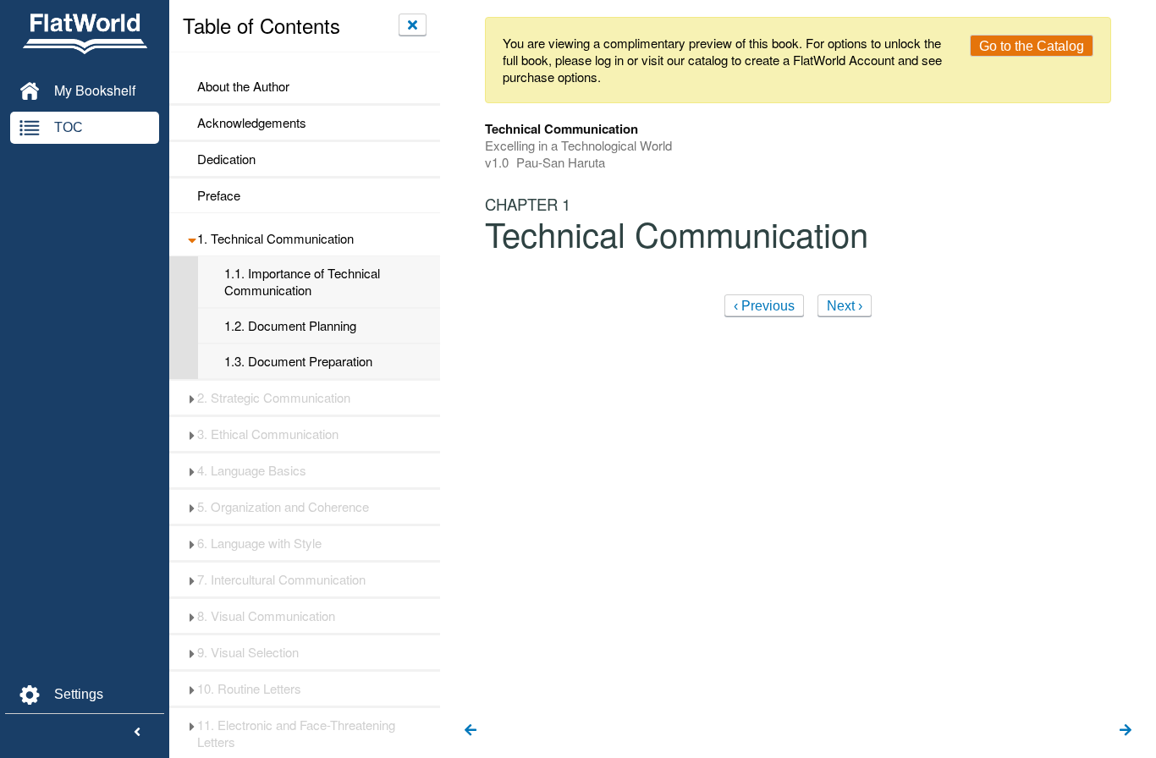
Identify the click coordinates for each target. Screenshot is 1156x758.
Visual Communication (266, 615)
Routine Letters (249, 688)
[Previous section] (470, 731)
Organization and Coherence (283, 506)
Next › (844, 306)
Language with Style (259, 543)
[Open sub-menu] (191, 238)
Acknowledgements (251, 122)
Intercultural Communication (281, 579)
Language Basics (251, 470)
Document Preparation (298, 361)
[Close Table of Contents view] (413, 25)
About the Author (243, 86)
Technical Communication (275, 238)
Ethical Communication (268, 434)
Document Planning (290, 325)
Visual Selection (248, 652)
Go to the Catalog (1031, 46)
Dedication (226, 159)
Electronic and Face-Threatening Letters (296, 733)
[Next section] (1125, 731)
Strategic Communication (273, 397)
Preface (218, 195)
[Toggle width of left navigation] (137, 732)
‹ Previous (764, 306)
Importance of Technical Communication (302, 282)
